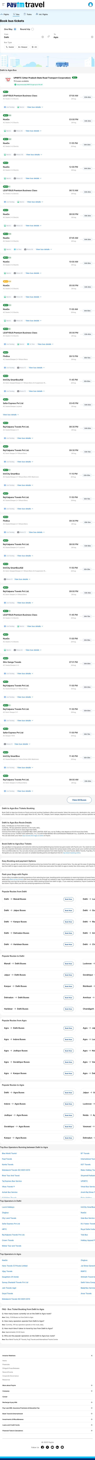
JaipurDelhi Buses (15, 975)
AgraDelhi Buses (14, 1028)
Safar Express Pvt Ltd (11, 1224)
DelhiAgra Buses (14, 1092)
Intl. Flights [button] (43, 14)
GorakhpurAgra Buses (17, 1126)
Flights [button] (6, 14)
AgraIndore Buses (15, 1039)
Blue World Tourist (9, 1153)
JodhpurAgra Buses (16, 1115)
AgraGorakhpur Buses (17, 1062)
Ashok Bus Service (9, 1192)
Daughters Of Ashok (10, 1277)
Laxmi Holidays (8, 1207)
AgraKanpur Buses (15, 1073)
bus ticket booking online (71, 853)
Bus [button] (17, 14)
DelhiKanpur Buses (15, 921)
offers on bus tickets (16, 879)
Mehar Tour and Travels (11, 1246)
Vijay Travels (7, 1271)
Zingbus (5, 1213)
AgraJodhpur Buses (16, 1050)
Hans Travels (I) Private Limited (14, 1266)
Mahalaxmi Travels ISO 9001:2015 (16, 1170)
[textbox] (24, 37)
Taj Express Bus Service (12, 1181)
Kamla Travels (7, 1164)
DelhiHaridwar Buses (16, 944)
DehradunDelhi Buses (16, 997)
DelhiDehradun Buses (16, 933)
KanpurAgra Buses (15, 1138)
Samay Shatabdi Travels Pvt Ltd (15, 1282)
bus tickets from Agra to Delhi (33, 835)
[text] (4, 14)
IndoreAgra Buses (15, 1104)
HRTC (4, 1229)
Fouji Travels (7, 1159)
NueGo (4, 1260)
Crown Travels (8, 1240)
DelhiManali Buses (15, 899)
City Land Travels (9, 1218)
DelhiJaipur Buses (15, 910)
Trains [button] (29, 14)
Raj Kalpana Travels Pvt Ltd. (13, 1235)
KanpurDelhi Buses (15, 986)
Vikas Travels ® (8, 1187)
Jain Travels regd (9, 1288)
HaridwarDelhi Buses (16, 1009)
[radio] (10, 29)
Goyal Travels (7, 1293)
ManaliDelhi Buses (15, 963)
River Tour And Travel (10, 1176)
